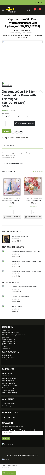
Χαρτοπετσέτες (14, 116)
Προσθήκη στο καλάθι (26, 123)
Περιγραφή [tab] (10, 145)
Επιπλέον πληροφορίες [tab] (14, 163)
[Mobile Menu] (4, 10)
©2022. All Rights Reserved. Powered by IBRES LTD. (22, 455)
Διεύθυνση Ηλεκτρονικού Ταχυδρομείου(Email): (18, 430)
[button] (34, 171)
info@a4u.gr (6, 348)
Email (21, 132)
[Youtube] (38, 2)
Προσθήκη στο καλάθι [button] (13, 216)
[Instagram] (41, 2)
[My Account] (28, 10)
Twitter (17, 132)
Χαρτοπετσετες (23, 116)
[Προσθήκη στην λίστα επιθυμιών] (18, 180)
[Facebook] (35, 2)
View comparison (9, 473)
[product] (11, 186)
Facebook (13, 132)
